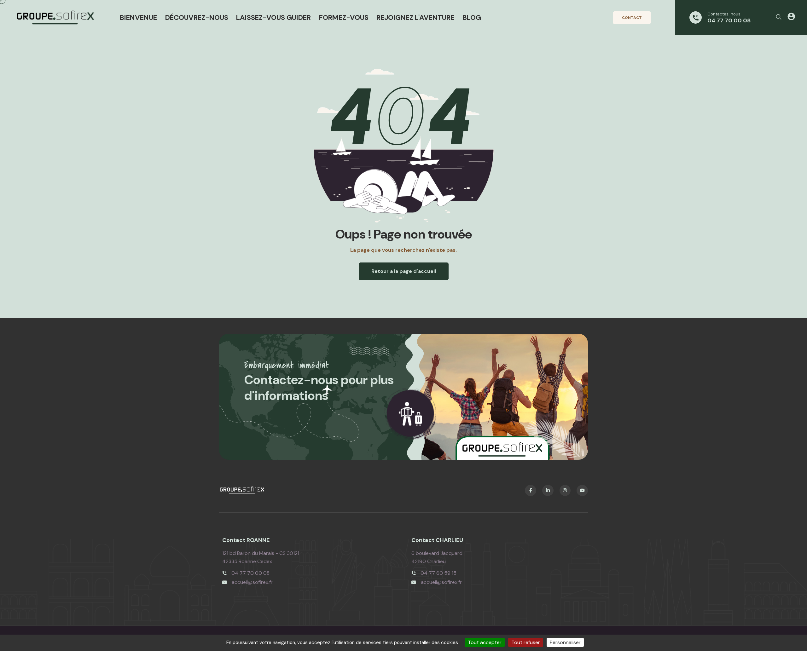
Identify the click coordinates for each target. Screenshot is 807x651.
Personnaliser (565, 642)
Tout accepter (485, 642)
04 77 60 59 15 (438, 573)
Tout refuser (525, 642)
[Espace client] (791, 17)
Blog (471, 17)
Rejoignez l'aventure (415, 17)
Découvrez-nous (196, 17)
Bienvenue (138, 17)
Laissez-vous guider (273, 17)
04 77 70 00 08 (729, 20)
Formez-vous (344, 17)
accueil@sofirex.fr (252, 582)
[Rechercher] (778, 17)
